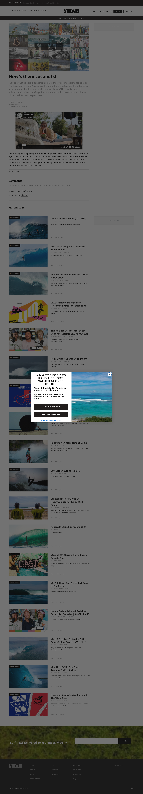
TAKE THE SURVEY (51, 407)
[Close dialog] (109, 374)
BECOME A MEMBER (51, 414)
